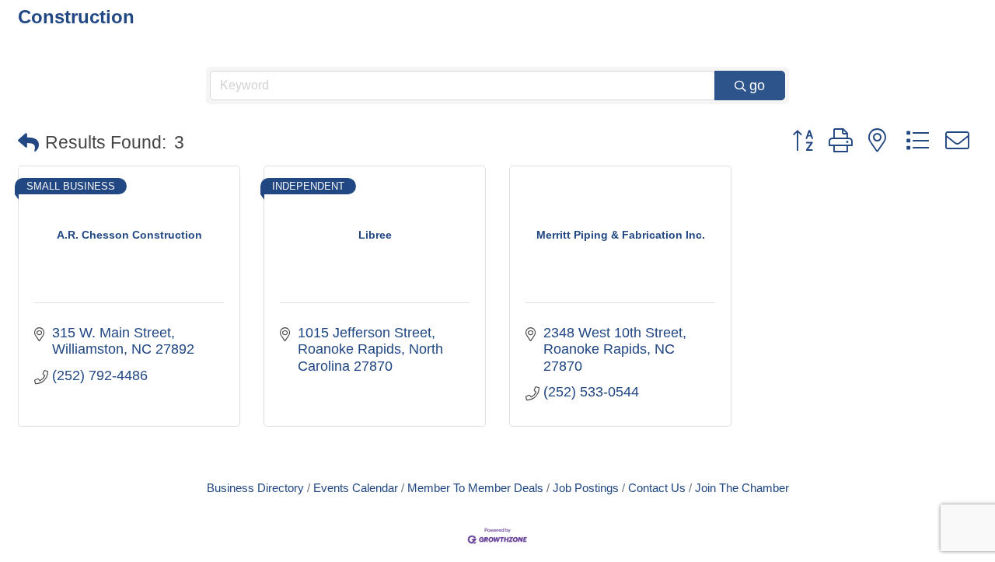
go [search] (757, 85)
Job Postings (586, 487)
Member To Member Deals (475, 487)
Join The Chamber (742, 487)
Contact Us (657, 487)
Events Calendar (355, 487)
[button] (28, 143)
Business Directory (255, 487)
